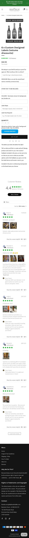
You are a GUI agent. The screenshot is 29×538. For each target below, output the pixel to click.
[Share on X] (13, 141)
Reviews (3, 464)
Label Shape (4, 105)
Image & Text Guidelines (7, 454)
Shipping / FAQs (5, 456)
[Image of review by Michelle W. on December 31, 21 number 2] (13, 258)
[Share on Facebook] (10, 141)
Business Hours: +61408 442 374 (10, 507)
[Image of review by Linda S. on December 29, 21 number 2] (13, 309)
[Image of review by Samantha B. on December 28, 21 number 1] (6, 399)
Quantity (4, 120)
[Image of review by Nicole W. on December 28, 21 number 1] (6, 356)
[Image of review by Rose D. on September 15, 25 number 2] (13, 225)
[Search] (27, 9)
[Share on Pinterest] (16, 141)
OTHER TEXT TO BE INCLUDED (9, 89)
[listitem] (14, 3)
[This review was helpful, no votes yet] (21, 239)
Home (2, 15)
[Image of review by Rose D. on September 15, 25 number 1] (6, 225)
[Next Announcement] (27, 3)
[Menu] (2, 9)
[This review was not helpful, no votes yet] (24, 239)
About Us (3, 461)
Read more (6, 275)
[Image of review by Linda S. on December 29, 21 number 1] (6, 309)
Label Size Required (6, 113)
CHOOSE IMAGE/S (9, 131)
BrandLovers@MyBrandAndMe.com (10, 504)
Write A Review (14, 194)
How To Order (5, 459)
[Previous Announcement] (2, 3)
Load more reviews (14, 434)
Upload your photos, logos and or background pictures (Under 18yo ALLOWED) (13, 127)
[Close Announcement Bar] (28, 3)
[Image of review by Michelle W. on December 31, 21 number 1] (6, 258)
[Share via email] (19, 141)
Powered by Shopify (14, 534)
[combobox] (20, 206)
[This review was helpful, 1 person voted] (21, 290)
